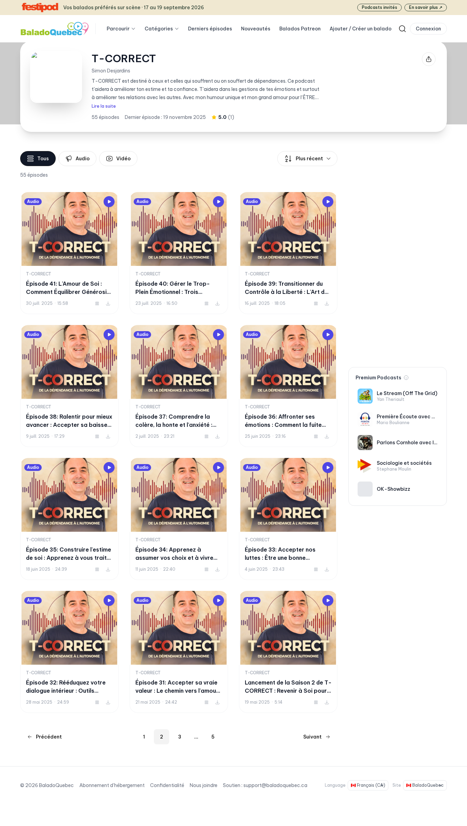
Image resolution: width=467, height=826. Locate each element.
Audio (83, 158)
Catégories (159, 29)
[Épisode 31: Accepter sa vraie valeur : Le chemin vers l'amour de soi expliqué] (179, 652)
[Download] (108, 303)
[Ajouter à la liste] (97, 303)
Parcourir (118, 29)
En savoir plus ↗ (425, 7)
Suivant (312, 737)
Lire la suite (104, 106)
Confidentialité (167, 785)
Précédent (49, 737)
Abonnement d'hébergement (112, 785)
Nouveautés (255, 29)
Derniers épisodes (210, 29)
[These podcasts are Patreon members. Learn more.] (406, 377)
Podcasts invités (379, 7)
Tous (43, 158)
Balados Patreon (300, 29)
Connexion (428, 29)
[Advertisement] (397, 253)
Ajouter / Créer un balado (360, 29)
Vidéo (123, 158)
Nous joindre (203, 785)
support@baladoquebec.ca (275, 785)
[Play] (109, 201)
